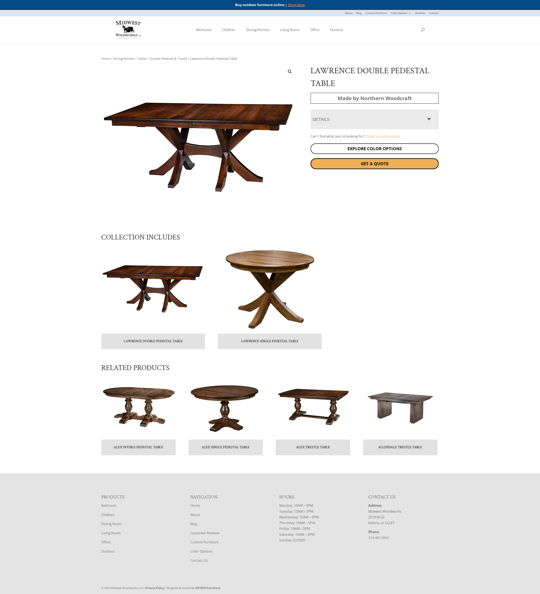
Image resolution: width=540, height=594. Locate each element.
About (348, 13)
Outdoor (337, 29)
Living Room (290, 29)
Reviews (420, 13)
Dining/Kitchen (258, 29)
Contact (434, 13)
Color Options (399, 13)
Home (105, 58)
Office (314, 29)
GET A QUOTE (375, 163)
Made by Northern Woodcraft (375, 98)
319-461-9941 (378, 537)
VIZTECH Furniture (207, 588)
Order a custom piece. (383, 136)
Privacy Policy (154, 588)
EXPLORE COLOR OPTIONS (374, 148)
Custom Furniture (376, 13)
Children (228, 29)
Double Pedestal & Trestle (168, 58)
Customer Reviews (205, 533)
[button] (290, 71)
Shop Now (296, 5)
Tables (142, 58)
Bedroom (203, 29)
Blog (359, 13)
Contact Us (199, 560)
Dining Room (111, 524)
